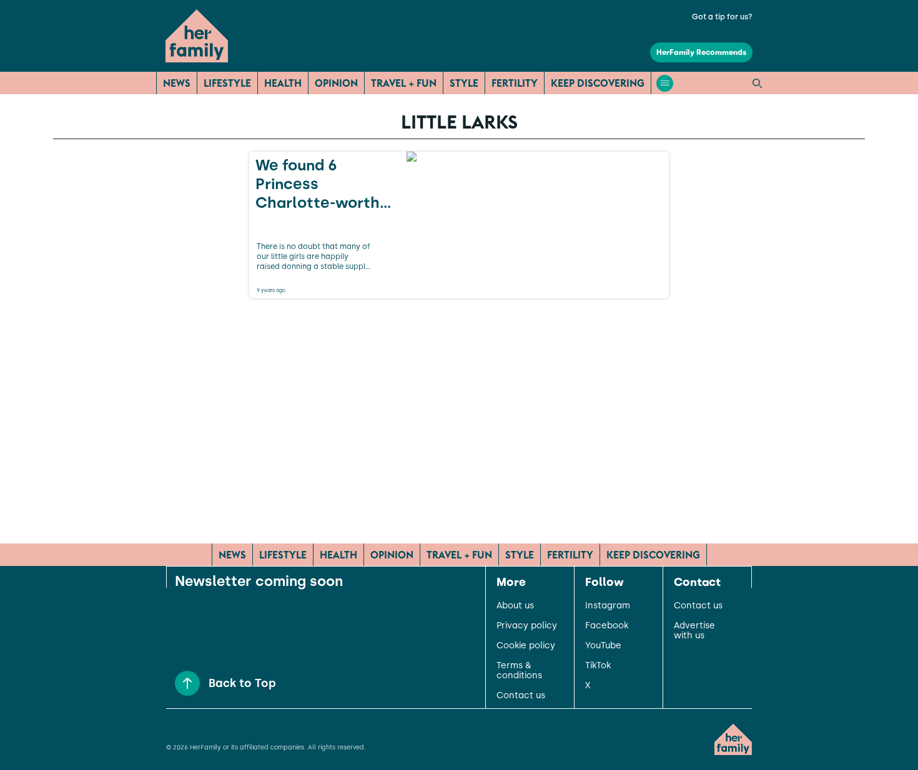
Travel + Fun (404, 83)
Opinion (336, 83)
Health (283, 83)
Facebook (606, 626)
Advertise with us (694, 631)
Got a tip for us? (722, 16)
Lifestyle (227, 83)
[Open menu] (664, 83)
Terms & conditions (519, 671)
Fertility (514, 83)
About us (515, 606)
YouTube (603, 646)
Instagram (607, 606)
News (176, 83)
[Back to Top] (187, 683)
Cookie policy (525, 646)
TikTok (598, 666)
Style (464, 83)
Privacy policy (526, 626)
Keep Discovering (597, 83)
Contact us (520, 696)
